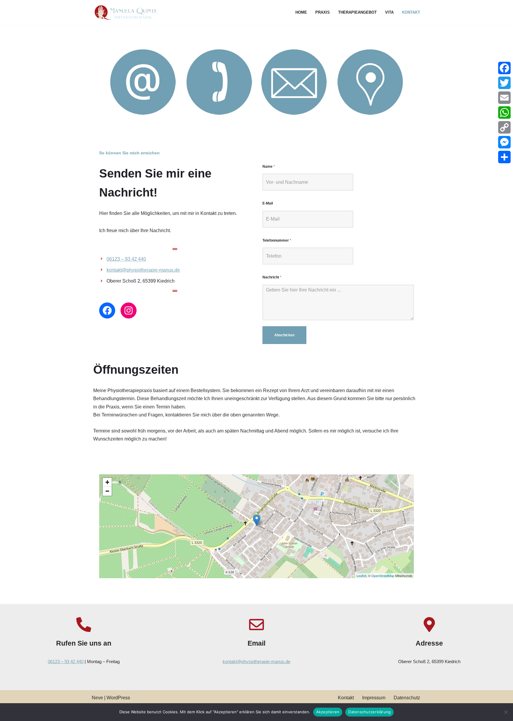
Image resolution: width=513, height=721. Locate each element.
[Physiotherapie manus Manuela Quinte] (124, 12)
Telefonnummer (276, 240)
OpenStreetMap (382, 575)
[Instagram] (129, 310)
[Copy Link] (504, 127)
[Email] (504, 97)
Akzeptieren (328, 711)
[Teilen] (504, 157)
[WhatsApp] (504, 112)
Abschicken (284, 335)
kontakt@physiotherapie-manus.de (143, 269)
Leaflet (361, 575)
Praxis (322, 12)
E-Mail (267, 203)
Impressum (373, 697)
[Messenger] (504, 142)
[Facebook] (107, 310)
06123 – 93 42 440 (126, 259)
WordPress (118, 697)
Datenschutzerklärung (369, 711)
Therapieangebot (357, 12)
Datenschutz (407, 697)
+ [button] (107, 482)
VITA (389, 12)
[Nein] (506, 712)
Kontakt (411, 12)
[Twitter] (504, 82)
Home (301, 12)
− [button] (107, 491)
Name (268, 166)
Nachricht (271, 277)
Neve (97, 697)
